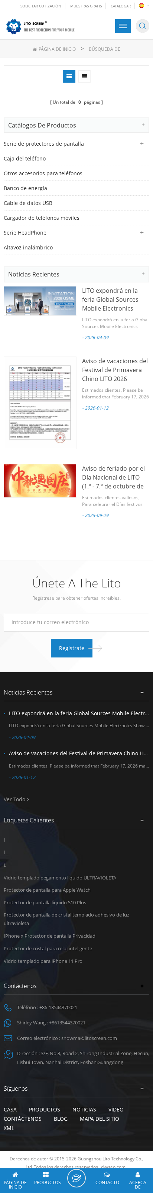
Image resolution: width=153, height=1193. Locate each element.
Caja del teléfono (25, 158)
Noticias (84, 1109)
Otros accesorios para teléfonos (43, 173)
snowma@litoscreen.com (89, 1038)
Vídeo (116, 1109)
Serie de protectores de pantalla (44, 143)
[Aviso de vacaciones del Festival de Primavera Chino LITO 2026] (40, 403)
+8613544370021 (67, 1022)
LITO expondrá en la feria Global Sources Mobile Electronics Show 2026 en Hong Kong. (110, 308)
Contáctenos (23, 1118)
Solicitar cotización (40, 6)
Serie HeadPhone (25, 232)
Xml (9, 1127)
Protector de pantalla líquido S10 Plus (45, 902)
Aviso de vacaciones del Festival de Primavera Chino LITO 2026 (115, 370)
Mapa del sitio (99, 1118)
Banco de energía (25, 188)
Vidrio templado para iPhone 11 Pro (43, 961)
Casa (10, 1109)
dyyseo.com (113, 1167)
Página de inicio (57, 49)
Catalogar (121, 6)
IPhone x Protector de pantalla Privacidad (49, 935)
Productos (44, 1109)
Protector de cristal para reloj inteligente (48, 948)
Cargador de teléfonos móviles (41, 217)
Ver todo (14, 799)
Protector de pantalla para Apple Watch (47, 890)
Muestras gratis (86, 6)
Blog (61, 1118)
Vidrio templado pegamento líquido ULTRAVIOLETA (60, 877)
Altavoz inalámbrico (28, 247)
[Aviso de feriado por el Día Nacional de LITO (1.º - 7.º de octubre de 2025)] (40, 481)
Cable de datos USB (28, 202)
